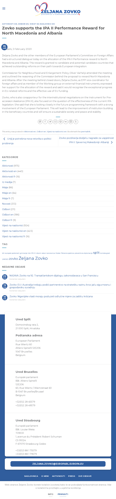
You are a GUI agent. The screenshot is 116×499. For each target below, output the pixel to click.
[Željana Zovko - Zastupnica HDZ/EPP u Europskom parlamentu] (58, 9)
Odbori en (23, 24)
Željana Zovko (33, 258)
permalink (85, 132)
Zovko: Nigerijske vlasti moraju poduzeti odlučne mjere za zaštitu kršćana (51, 296)
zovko (13, 258)
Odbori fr (7, 220)
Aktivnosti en (9, 24)
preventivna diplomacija (84, 253)
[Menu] (4, 8)
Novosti (6, 203)
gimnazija (23, 253)
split (96, 252)
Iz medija (7, 182)
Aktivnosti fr (9, 176)
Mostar (58, 253)
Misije (5, 187)
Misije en (7, 193)
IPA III (33, 253)
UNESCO (5, 259)
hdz (29, 253)
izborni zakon (41, 253)
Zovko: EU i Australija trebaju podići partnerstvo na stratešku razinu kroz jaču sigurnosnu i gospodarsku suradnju (60, 286)
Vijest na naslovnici (12, 225)
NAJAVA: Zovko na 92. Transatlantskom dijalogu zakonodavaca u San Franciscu (53, 275)
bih (3, 253)
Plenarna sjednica (67, 253)
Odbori (6, 209)
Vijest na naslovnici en (42, 24)
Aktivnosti (7, 165)
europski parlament (12, 253)
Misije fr (6, 198)
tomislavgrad (105, 253)
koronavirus (51, 253)
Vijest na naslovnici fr (13, 236)
